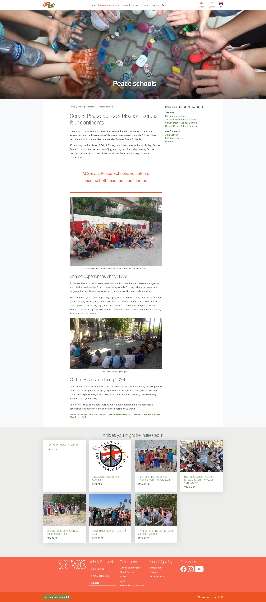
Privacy (154, 572)
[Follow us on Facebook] (183, 569)
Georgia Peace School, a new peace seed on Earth (62, 532)
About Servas (130, 5)
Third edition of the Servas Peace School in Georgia (155, 532)
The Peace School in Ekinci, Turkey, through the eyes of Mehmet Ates (199, 479)
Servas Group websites (131, 585)
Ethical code (156, 567)
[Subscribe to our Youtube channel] (199, 569)
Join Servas (171, 134)
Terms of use (157, 576)
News (145, 5)
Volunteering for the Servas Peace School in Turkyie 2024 (154, 478)
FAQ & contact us (174, 138)
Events (155, 5)
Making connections (108, 5)
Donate (169, 141)
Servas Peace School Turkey (180, 119)
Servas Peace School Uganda (181, 122)
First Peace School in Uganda (62, 444)
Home (93, 5)
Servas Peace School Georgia (181, 126)
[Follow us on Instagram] (191, 569)
